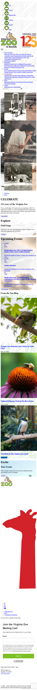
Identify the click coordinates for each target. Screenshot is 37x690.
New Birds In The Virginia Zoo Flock (14, 454)
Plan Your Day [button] (8, 52)
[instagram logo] (5, 605)
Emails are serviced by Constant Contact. (22, 651)
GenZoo (20, 77)
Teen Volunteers (22, 65)
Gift (10, 5)
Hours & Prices (8, 54)
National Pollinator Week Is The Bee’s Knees (17, 401)
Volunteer (23, 75)
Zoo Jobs (17, 75)
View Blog (4, 457)
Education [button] (7, 62)
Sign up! (18, 656)
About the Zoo (8, 87)
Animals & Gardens (10, 61)
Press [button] (5, 80)
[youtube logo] (5, 608)
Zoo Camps (13, 65)
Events (3, 475)
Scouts (29, 65)
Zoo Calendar (8, 70)
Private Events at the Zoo (19, 70)
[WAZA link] (6, 678)
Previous (6, 193)
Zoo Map (16, 54)
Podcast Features (28, 82)
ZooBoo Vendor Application (25, 72)
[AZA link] (6, 683)
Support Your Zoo (9, 75)
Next (5, 195)
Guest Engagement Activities (18, 56)
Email (5, 636)
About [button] (6, 85)
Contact (11, 20)
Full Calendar (4, 289)
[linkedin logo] (5, 607)
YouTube (7, 83)
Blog (5, 82)
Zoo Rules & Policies (25, 54)
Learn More (4, 216)
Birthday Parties (31, 70)
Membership (12, 15)
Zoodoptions (29, 75)
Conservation (17, 87)
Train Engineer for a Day (19, 57)
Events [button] (6, 69)
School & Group (9, 64)
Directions (15, 59)
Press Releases (11, 82)
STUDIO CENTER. (27, 687)
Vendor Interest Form (10, 72)
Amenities (7, 56)
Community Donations (10, 615)
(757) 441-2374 (5, 673)
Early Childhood (19, 64)
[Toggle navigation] (2, 49)
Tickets (11, 10)
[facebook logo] (4, 603)
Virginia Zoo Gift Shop (11, 77)
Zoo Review (20, 82)
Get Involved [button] (8, 74)
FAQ (19, 59)
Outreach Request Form (17, 67)
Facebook (12, 83)
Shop (10, 29)
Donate (11, 25)
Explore (3, 234)
